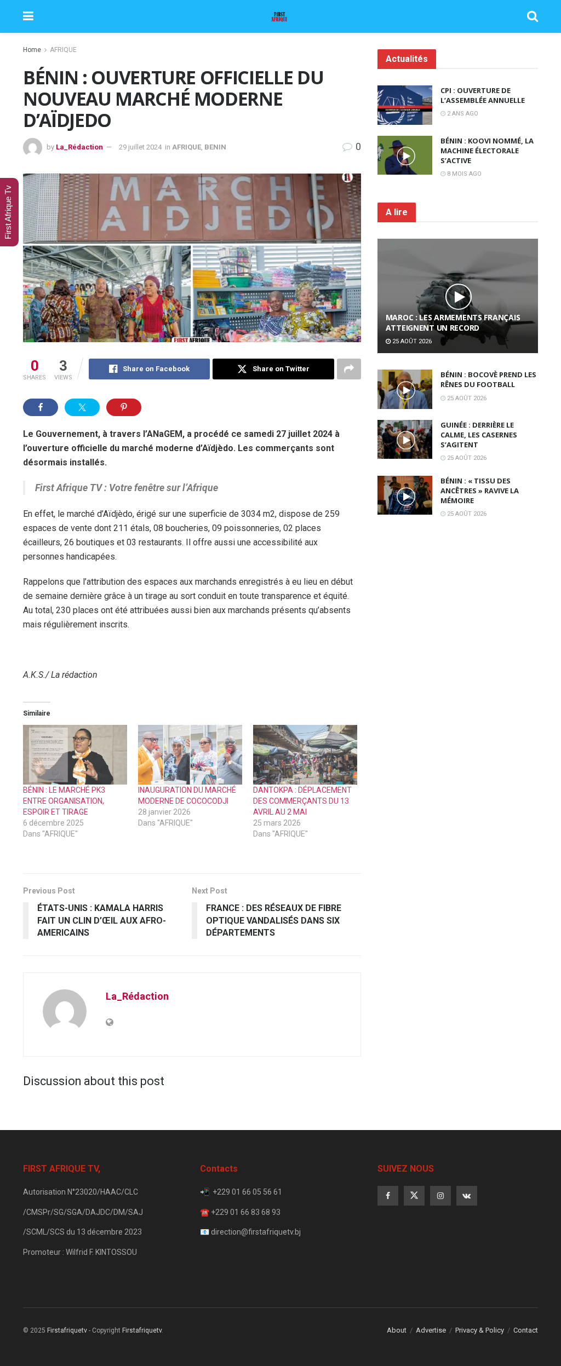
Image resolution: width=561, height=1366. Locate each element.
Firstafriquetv (67, 1330)
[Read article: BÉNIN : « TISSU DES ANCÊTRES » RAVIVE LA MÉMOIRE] (404, 495)
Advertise (431, 1330)
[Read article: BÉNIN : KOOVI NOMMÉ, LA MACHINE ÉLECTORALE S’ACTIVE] (404, 155)
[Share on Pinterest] (123, 407)
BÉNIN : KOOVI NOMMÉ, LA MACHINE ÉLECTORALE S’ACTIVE (487, 150)
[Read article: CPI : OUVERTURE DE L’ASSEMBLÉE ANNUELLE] (404, 105)
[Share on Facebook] (40, 407)
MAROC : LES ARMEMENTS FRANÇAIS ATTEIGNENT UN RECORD (453, 322)
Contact (525, 1330)
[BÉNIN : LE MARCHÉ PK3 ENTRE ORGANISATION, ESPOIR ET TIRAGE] (75, 755)
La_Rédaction (79, 147)
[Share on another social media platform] (349, 369)
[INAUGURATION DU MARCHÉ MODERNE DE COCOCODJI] (190, 755)
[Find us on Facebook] (387, 1196)
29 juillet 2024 (140, 147)
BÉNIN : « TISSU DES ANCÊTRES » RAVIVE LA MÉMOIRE (479, 490)
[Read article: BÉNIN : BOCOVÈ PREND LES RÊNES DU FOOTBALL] (404, 389)
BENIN (215, 147)
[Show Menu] (28, 16)
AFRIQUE (63, 50)
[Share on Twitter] (82, 407)
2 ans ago (461, 113)
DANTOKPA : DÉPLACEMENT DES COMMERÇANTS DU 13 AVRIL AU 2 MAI (302, 801)
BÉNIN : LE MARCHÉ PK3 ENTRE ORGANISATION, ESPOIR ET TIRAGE (64, 801)
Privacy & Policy (479, 1330)
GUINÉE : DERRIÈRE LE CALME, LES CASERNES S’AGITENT (478, 434)
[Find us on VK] (466, 1196)
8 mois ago (463, 173)
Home (32, 50)
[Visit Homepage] (280, 16)
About (397, 1330)
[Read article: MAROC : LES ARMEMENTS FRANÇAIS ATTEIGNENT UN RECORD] (457, 296)
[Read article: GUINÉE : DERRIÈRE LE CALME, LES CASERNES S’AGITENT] (404, 439)
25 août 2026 (411, 341)
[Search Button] (532, 16)
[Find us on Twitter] (414, 1196)
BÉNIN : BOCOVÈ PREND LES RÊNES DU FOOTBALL (488, 379)
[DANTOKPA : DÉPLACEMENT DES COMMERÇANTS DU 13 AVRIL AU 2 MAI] (305, 755)
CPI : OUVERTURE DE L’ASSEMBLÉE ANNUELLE (482, 95)
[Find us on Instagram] (440, 1196)
